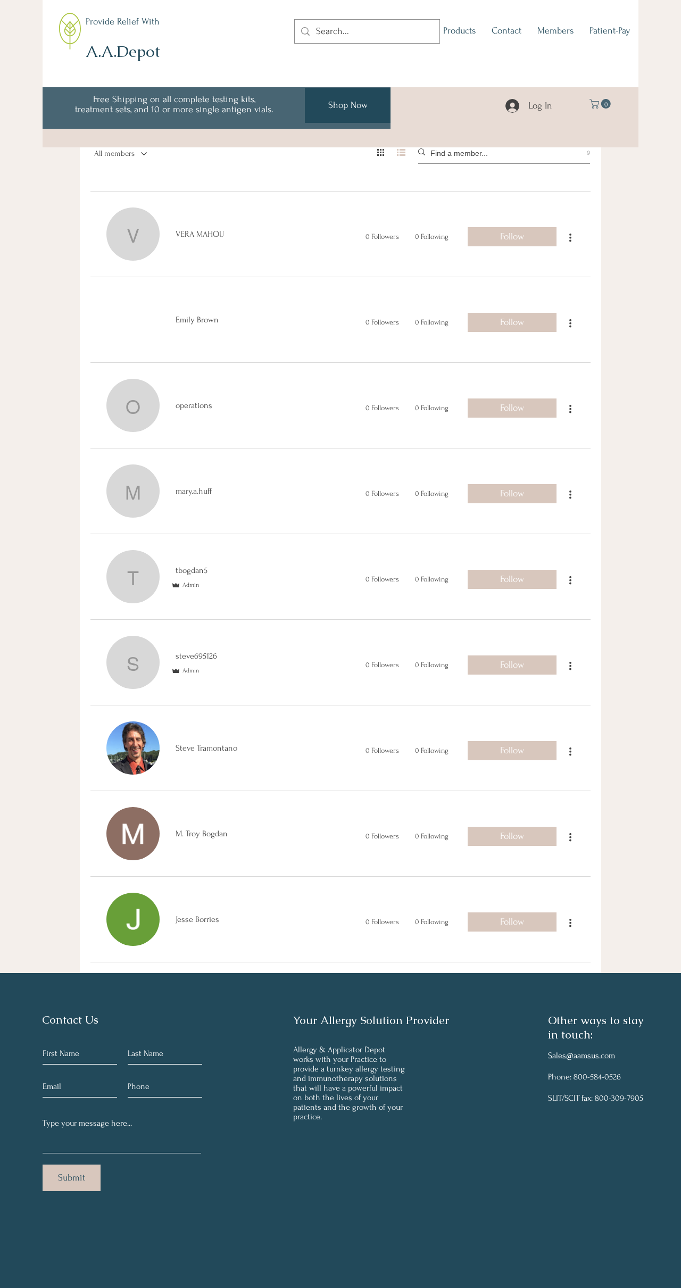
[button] (459, 31)
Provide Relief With (123, 21)
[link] (601, 104)
